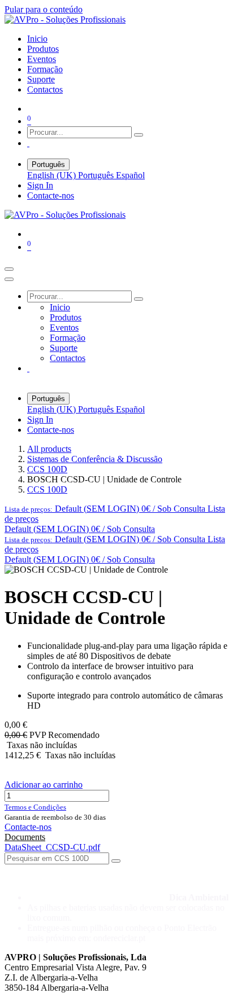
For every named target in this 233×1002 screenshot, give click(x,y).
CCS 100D (47, 469)
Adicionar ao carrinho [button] (44, 784)
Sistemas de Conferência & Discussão (94, 459)
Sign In (40, 185)
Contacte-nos (50, 195)
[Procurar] (138, 135)
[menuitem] (37, 38)
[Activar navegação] (9, 269)
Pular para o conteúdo (44, 9)
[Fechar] (9, 279)
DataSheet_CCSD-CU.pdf (52, 847)
